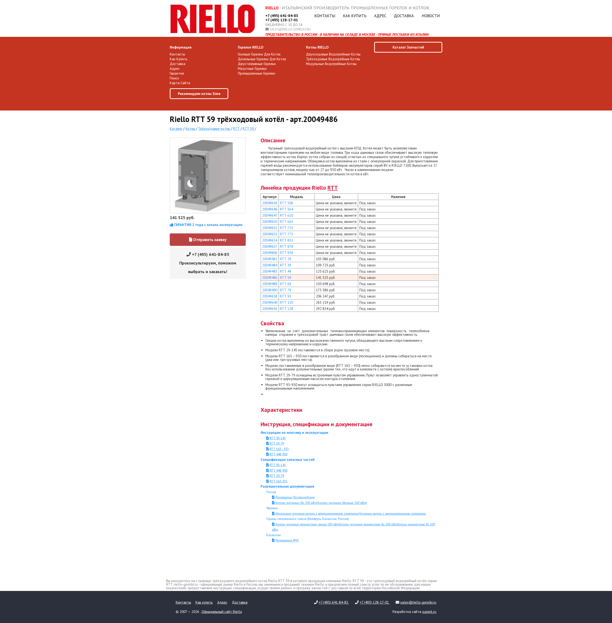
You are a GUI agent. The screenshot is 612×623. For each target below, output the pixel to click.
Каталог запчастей (408, 47)
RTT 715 (286, 228)
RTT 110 (286, 302)
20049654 (269, 240)
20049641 (269, 308)
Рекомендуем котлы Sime (199, 93)
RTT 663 (286, 221)
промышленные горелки (256, 73)
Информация (180, 47)
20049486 (269, 277)
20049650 (269, 221)
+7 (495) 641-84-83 (281, 15)
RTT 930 (286, 252)
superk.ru (429, 611)
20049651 (269, 228)
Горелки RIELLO (250, 47)
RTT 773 (286, 234)
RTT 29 (285, 259)
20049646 (269, 209)
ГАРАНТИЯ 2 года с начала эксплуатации (207, 224)
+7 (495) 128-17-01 (281, 20)
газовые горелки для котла (259, 54)
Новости (431, 16)
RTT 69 (285, 283)
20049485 (269, 271)
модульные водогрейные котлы (331, 63)
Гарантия (177, 73)
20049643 (269, 203)
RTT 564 (286, 209)
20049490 (269, 290)
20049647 (269, 215)
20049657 (269, 246)
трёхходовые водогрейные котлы (333, 59)
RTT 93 (285, 296)
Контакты (324, 16)
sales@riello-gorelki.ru (290, 29)
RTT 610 (286, 215)
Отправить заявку (209, 239)
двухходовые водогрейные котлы (333, 54)
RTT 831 (286, 240)
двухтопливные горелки (257, 63)
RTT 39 (285, 265)
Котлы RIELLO (317, 47)
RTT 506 (286, 203)
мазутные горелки (252, 68)
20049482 (269, 259)
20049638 (269, 296)
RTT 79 (285, 290)
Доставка (404, 16)
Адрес (380, 16)
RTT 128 (286, 308)
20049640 (269, 302)
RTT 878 (286, 246)
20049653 (269, 234)
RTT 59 (285, 277)
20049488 (269, 283)
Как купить (354, 16)
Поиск (174, 78)
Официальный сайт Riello (222, 611)
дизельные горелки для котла (262, 59)
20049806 (269, 252)
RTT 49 (285, 271)
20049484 (269, 265)
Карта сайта (180, 83)
